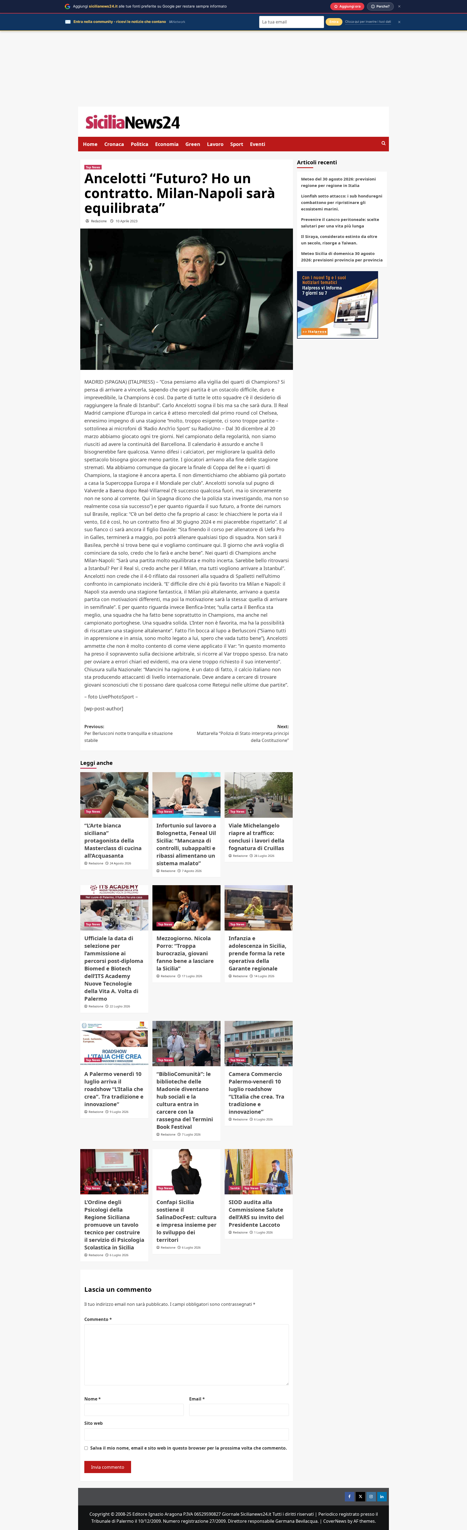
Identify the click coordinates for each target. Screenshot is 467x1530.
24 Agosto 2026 (120, 863)
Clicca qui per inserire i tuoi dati (368, 21)
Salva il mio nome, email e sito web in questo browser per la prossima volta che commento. (188, 1448)
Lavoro (215, 144)
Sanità (235, 1188)
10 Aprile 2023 (127, 221)
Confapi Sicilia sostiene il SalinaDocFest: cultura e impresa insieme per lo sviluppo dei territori (186, 1220)
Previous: (128, 733)
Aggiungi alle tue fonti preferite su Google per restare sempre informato (150, 6)
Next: (243, 733)
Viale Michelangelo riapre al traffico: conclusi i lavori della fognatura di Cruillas (256, 837)
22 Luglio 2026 (120, 1006)
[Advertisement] (233, 69)
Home (90, 144)
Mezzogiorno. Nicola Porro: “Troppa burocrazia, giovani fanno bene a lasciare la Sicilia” (185, 953)
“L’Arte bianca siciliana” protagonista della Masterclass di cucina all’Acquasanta (113, 840)
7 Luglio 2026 (191, 1134)
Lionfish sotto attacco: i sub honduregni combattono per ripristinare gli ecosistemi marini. (341, 202)
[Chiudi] (399, 6)
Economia (167, 144)
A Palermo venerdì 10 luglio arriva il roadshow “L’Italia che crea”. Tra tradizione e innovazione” (114, 1089)
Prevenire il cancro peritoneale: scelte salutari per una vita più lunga (340, 223)
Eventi (257, 144)
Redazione (99, 221)
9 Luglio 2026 (119, 1112)
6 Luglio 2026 (263, 1119)
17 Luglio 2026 (192, 976)
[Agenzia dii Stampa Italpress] (337, 304)
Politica (139, 144)
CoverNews (334, 1521)
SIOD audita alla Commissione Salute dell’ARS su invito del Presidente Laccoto (256, 1213)
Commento (98, 1319)
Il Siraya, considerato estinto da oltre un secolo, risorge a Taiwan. (339, 240)
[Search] (383, 143)
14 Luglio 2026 (264, 976)
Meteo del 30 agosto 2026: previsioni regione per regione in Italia (338, 182)
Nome (92, 1399)
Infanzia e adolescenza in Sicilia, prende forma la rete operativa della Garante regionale (257, 953)
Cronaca (114, 144)
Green (192, 144)
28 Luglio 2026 (264, 856)
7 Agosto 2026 (192, 871)
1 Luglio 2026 (263, 1232)
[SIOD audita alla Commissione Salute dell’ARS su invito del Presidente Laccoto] (259, 1171)
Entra (334, 21)
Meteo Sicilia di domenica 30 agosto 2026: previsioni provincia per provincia (342, 257)
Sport (236, 144)
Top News (93, 167)
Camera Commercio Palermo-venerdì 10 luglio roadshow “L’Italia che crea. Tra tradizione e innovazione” (256, 1092)
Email (197, 1399)
